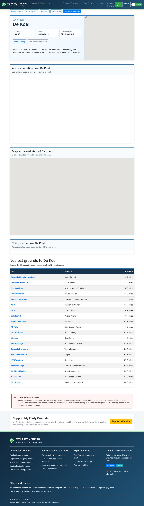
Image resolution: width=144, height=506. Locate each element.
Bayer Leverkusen (19, 321)
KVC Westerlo (17, 360)
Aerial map (44, 11)
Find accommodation (38, 42)
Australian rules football (42, 491)
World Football (89, 3)
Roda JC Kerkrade (19, 299)
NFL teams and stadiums (20, 487)
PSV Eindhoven (17, 294)
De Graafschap (17, 332)
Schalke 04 (16, 316)
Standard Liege (17, 365)
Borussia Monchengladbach (23, 277)
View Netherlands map (72, 11)
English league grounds (19, 455)
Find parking (19, 42)
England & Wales (37, 3)
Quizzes (126, 3)
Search (138, 5)
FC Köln (14, 327)
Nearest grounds (17, 11)
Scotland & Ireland (71, 3)
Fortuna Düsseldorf (19, 283)
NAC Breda (16, 377)
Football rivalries (81, 465)
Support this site (110, 4)
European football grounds (53, 455)
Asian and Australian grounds (54, 465)
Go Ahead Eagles (18, 371)
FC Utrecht (16, 382)
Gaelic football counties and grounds (50, 487)
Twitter (119, 465)
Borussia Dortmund (19, 349)
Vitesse (14, 338)
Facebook (110, 465)
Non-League (54, 3)
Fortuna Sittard (17, 288)
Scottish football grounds (20, 462)
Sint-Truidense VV (19, 354)
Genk (13, 310)
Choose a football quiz (83, 461)
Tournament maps (49, 469)
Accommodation (32, 11)
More (101, 3)
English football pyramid (20, 466)
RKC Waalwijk (17, 343)
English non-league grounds (21, 459)
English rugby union (106, 487)
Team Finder (118, 4)
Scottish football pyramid (20, 469)
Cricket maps (73, 487)
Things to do (56, 11)
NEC (13, 305)
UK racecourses (88, 487)
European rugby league (19, 491)
